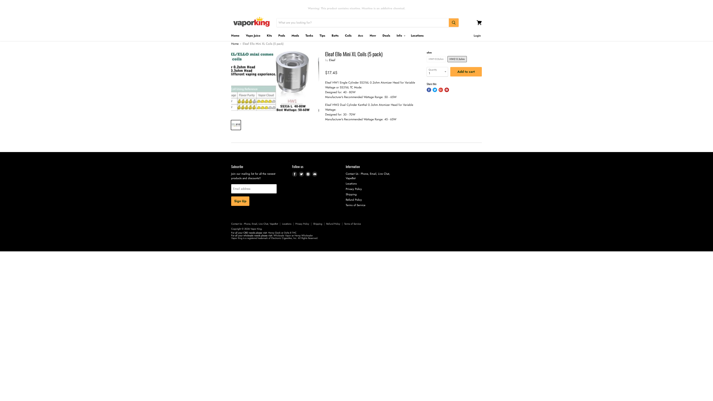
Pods (281, 35)
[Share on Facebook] (429, 90)
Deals (386, 35)
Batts (335, 35)
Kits (269, 35)
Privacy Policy (354, 189)
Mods (295, 35)
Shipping (351, 194)
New (373, 35)
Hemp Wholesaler (303, 235)
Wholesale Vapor (282, 235)
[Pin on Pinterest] (447, 90)
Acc (360, 35)
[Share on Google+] (441, 90)
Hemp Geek (274, 232)
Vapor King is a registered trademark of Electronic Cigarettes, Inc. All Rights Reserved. (274, 238)
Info (400, 35)
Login (477, 36)
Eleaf (332, 60)
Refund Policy (354, 200)
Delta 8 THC (290, 232)
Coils (348, 35)
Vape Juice (253, 35)
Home (235, 35)
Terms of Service (355, 205)
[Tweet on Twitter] (435, 90)
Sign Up (240, 201)
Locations (417, 35)
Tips (322, 35)
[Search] (454, 22)
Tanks (309, 35)
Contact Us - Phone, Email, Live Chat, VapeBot (254, 224)
